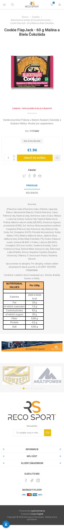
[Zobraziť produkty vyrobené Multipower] (47, 375)
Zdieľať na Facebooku (29, 176)
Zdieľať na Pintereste (34, 176)
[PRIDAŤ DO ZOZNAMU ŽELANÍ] (57, 158)
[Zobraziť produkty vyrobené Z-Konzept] (17, 375)
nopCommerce (38, 511)
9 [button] (40, 388)
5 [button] (31, 388)
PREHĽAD (32, 185)
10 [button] (43, 388)
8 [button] (38, 388)
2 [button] (24, 388)
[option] (16, 375)
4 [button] (28, 388)
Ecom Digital (37, 514)
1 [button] (20, 388)
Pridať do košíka (35, 158)
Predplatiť (47, 432)
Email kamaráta (39, 176)
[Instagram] (38, 480)
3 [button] (26, 388)
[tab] (32, 185)
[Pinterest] (26, 480)
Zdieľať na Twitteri (24, 176)
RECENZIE (32, 193)
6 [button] (33, 388)
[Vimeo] (32, 479)
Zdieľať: (32, 170)
